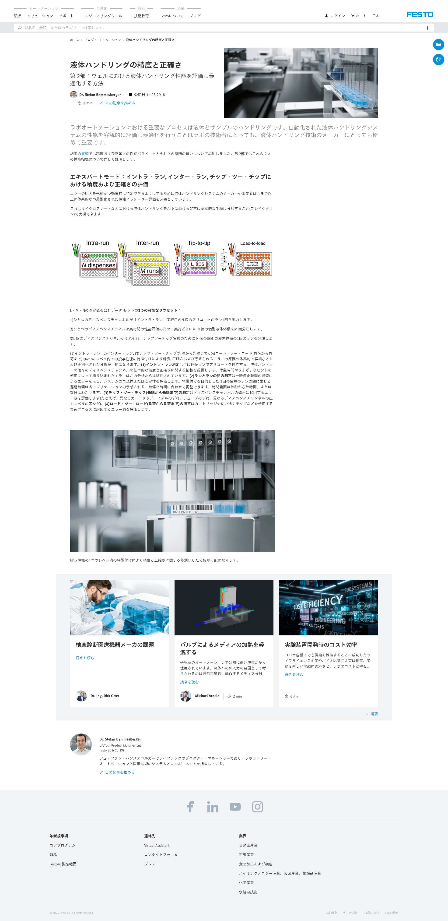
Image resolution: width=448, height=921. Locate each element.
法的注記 (331, 912)
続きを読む (85, 658)
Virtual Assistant (156, 845)
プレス (149, 864)
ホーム (75, 39)
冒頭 (85, 153)
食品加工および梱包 (256, 864)
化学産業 (246, 883)
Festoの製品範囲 (63, 864)
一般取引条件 (371, 912)
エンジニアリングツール (101, 16)
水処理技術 (248, 892)
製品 (53, 854)
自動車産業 (248, 845)
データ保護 (350, 912)
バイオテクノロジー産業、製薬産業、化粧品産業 (280, 873)
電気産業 (246, 854)
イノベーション (109, 39)
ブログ (195, 16)
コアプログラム (62, 845)
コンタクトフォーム (161, 854)
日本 (376, 16)
